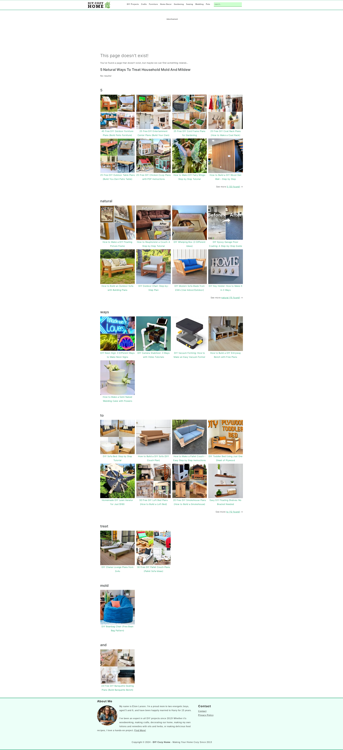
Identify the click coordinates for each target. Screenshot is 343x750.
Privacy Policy (206, 715)
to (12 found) (233, 511)
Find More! (140, 730)
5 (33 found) (233, 186)
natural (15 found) (230, 297)
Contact (202, 711)
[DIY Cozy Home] (99, 8)
